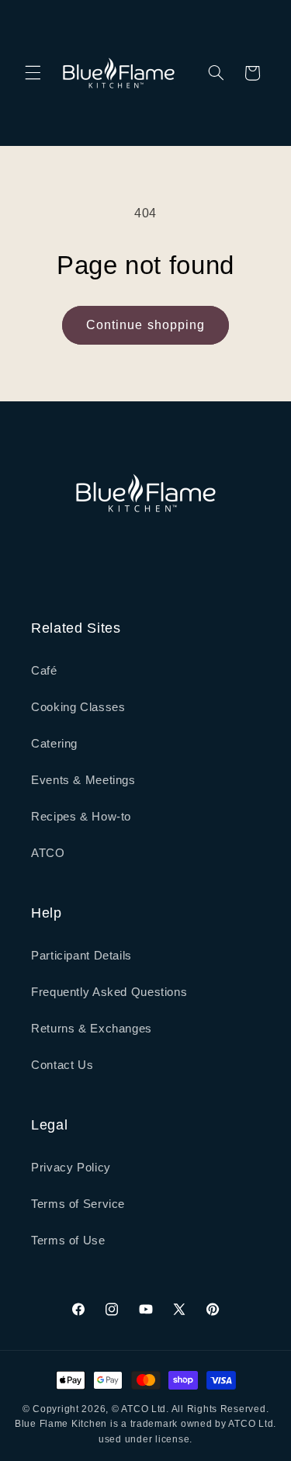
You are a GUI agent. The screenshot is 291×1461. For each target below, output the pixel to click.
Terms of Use (68, 1240)
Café (44, 671)
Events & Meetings (83, 780)
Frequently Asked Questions (109, 992)
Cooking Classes (78, 707)
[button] (32, 73)
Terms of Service (78, 1204)
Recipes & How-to (81, 816)
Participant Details (81, 955)
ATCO (48, 853)
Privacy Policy (71, 1167)
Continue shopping (145, 324)
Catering (54, 743)
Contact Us (62, 1065)
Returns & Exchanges (91, 1028)
